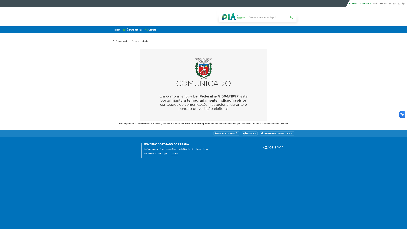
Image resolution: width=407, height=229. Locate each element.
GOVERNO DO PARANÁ (359, 4)
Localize (174, 154)
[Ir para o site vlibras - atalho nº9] (403, 4)
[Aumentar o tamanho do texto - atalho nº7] (394, 4)
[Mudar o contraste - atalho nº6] (390, 4)
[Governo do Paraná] (125, 146)
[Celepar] (273, 147)
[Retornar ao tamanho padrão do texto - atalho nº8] (399, 4)
